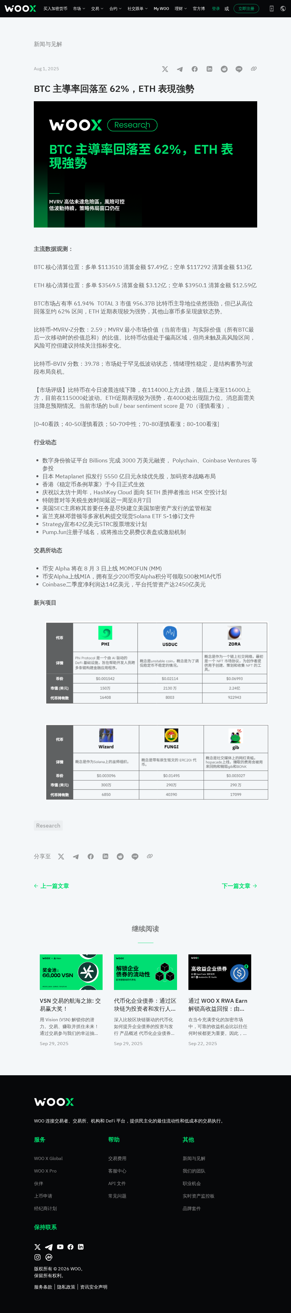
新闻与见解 (48, 44)
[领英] (80, 1247)
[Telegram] (48, 1247)
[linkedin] (209, 69)
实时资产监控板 (199, 1196)
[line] (239, 69)
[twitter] (165, 69)
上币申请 (43, 1196)
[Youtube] (60, 1247)
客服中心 (117, 1171)
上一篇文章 (55, 886)
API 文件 (117, 1183)
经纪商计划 (45, 1208)
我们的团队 (194, 1171)
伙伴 (38, 1183)
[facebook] (194, 69)
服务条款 (43, 1287)
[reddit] (224, 69)
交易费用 (117, 1158)
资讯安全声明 (93, 1287)
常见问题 (117, 1196)
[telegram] (179, 69)
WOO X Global (48, 1158)
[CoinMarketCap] (48, 1257)
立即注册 (246, 8)
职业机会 (192, 1183)
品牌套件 (192, 1208)
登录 (216, 8)
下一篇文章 (236, 886)
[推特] (37, 1247)
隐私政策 (66, 1287)
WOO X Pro (45, 1171)
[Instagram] (37, 1257)
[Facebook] (70, 1247)
